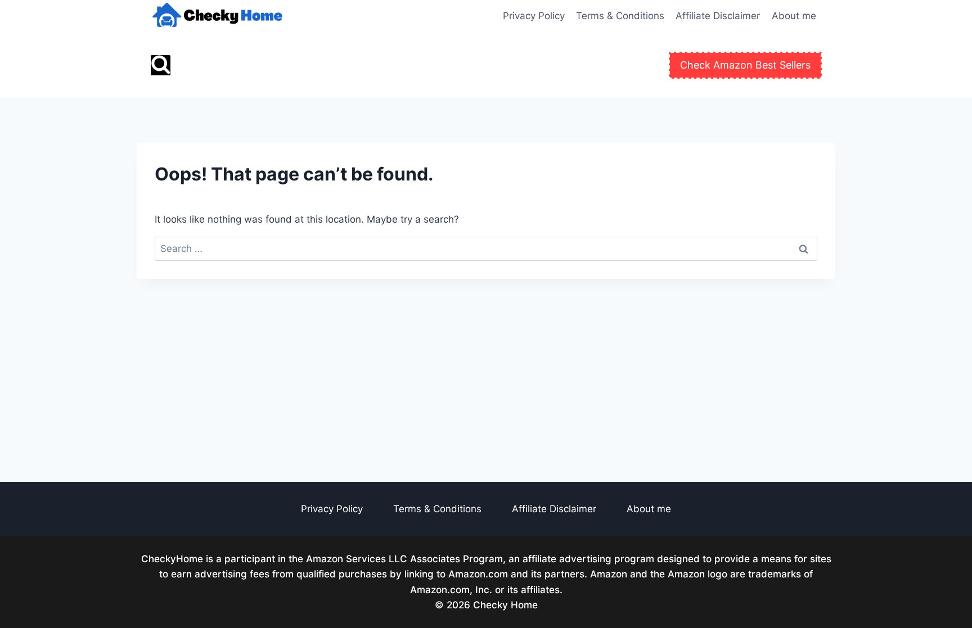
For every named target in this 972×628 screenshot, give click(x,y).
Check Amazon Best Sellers (745, 65)
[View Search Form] (160, 65)
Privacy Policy (534, 15)
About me (794, 15)
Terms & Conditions (620, 15)
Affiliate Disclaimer (718, 15)
